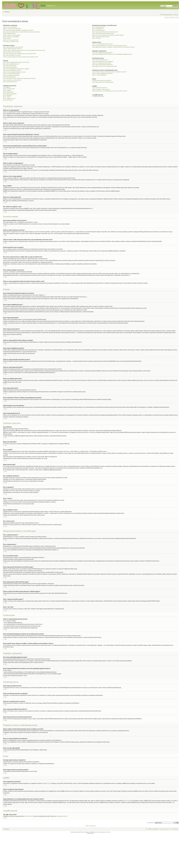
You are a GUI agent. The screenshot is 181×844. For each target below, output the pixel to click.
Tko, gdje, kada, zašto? (98, 96)
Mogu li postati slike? (8, 92)
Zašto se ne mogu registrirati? (10, 40)
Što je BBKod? (6, 87)
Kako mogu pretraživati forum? (100, 59)
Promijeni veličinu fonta (176, 11)
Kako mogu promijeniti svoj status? (12, 55)
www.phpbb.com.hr (61, 816)
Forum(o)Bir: (150, 822)
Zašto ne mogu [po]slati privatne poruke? (102, 43)
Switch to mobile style (90, 825)
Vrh (6, 119)
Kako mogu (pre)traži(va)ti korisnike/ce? (102, 64)
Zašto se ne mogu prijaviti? (10, 27)
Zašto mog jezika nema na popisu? (12, 52)
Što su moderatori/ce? (97, 28)
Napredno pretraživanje (172, 7)
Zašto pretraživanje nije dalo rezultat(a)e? (102, 61)
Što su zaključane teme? (9, 98)
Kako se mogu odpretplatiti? (99, 75)
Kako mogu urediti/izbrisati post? (11, 64)
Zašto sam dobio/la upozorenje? (11, 75)
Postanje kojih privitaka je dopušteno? (101, 80)
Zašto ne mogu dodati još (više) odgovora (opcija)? (16, 68)
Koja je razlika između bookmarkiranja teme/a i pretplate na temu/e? (109, 71)
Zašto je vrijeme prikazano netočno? (12, 48)
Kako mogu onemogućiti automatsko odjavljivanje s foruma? (18, 30)
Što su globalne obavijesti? (10, 93)
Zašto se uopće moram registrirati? (12, 28)
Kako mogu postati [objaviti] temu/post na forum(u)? (16, 62)
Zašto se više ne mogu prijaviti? (11, 36)
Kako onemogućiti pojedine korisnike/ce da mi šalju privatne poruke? (109, 45)
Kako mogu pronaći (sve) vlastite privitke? (103, 82)
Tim (146, 829)
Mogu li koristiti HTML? (9, 88)
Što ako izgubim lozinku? (9, 33)
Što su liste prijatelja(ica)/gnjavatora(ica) (102, 52)
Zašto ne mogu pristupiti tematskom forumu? (14, 72)
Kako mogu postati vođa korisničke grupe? (103, 33)
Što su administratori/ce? (98, 27)
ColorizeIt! (108, 832)
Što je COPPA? (7, 38)
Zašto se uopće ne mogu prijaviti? (11, 35)
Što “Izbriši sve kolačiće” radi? (11, 41)
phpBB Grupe (46, 783)
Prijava (176, 14)
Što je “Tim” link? (96, 38)
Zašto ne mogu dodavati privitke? (11, 73)
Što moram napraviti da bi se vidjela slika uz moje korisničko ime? (19, 53)
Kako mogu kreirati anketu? (10, 67)
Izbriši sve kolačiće (153, 829)
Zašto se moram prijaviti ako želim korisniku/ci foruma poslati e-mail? (20, 56)
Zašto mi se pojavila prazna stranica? (101, 63)
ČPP (163, 14)
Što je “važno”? (7, 96)
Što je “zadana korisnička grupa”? (100, 36)
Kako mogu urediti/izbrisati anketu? (12, 70)
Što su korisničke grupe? (98, 30)
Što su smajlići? (7, 90)
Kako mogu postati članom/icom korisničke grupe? (105, 31)
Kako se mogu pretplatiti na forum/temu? (102, 73)
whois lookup (127, 800)
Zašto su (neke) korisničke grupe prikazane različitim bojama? (108, 35)
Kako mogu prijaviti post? (9, 76)
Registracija (169, 14)
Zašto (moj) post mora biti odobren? (12, 80)
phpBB (78, 832)
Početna (7, 11)
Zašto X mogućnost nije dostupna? (101, 89)
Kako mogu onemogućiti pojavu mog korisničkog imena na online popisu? (21, 31)
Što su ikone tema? (8, 100)
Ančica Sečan (28, 816)
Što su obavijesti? (7, 95)
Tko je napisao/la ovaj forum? (99, 87)
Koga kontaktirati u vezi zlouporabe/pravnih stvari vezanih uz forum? (109, 91)
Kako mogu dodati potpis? (9, 65)
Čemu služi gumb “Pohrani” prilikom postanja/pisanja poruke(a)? (19, 78)
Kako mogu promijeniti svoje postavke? (13, 47)
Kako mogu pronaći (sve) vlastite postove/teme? (104, 66)
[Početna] (25, 5)
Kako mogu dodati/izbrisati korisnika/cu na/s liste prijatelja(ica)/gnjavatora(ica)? (112, 54)
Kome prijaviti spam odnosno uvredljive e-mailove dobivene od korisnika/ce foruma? (113, 47)
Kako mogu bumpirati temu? (10, 81)
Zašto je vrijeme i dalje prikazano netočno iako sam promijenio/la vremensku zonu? (24, 50)
